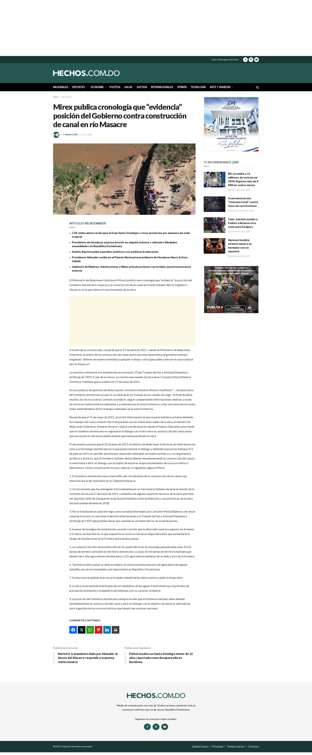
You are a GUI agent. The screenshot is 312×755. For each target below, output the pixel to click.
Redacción (71, 134)
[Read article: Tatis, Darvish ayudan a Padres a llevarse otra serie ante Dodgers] (214, 225)
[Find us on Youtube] (256, 59)
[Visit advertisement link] (231, 124)
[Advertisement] (156, 28)
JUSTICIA (141, 87)
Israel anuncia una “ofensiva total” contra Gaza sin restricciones (243, 202)
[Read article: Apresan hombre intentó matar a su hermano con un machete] (214, 246)
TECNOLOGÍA (198, 87)
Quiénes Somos (200, 746)
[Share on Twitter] (58, 290)
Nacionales (66, 96)
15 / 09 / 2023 (86, 134)
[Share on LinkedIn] (58, 315)
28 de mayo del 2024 (240, 190)
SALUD (128, 87)
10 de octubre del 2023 (242, 210)
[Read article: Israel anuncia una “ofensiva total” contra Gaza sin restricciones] (214, 204)
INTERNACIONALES (162, 87)
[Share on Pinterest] (58, 307)
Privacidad (217, 746)
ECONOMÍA (97, 87)
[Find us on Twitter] (251, 59)
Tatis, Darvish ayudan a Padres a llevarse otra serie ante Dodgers (242, 223)
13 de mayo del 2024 (240, 231)
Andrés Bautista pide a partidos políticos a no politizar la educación (115, 251)
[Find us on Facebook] (245, 59)
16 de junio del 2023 (240, 256)
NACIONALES (60, 87)
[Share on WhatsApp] (58, 298)
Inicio (55, 96)
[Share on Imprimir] (58, 323)
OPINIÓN (182, 87)
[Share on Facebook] (58, 282)
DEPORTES (78, 87)
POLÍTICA (115, 87)
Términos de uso (235, 746)
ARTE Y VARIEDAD (220, 87)
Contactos (253, 746)
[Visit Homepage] (94, 73)
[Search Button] (257, 87)
